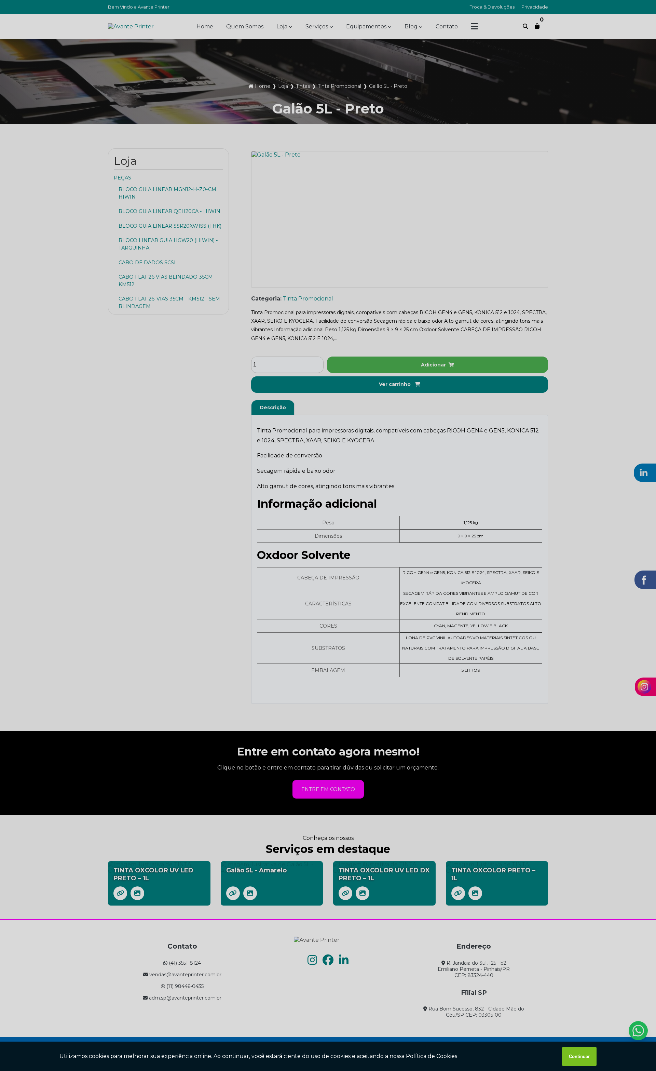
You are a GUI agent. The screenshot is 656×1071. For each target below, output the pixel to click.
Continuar (579, 1056)
